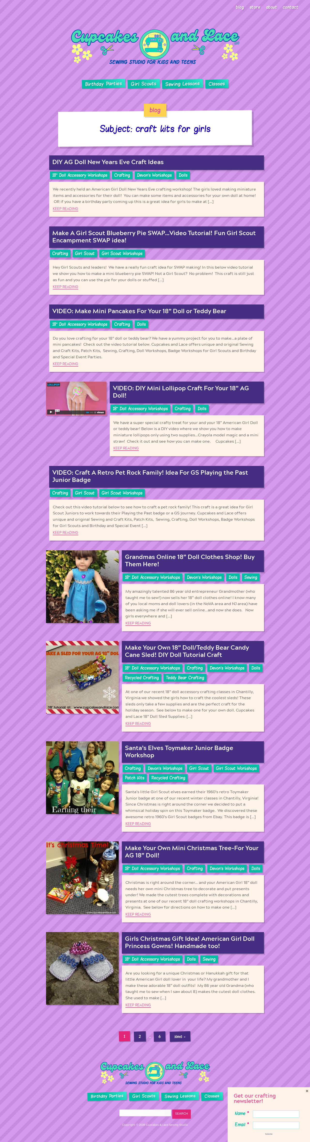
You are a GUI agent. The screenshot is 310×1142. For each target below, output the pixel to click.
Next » (180, 1036)
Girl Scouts (143, 84)
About (271, 7)
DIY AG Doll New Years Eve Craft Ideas (108, 162)
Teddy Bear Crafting (185, 677)
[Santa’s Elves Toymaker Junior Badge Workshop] (82, 786)
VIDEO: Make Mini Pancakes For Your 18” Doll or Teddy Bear (139, 311)
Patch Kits (134, 778)
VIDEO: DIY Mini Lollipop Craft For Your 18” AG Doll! (181, 392)
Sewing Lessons (182, 84)
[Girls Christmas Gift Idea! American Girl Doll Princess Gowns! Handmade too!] (82, 972)
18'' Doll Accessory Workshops (79, 175)
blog (155, 110)
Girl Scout (85, 253)
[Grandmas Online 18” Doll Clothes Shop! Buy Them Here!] (82, 590)
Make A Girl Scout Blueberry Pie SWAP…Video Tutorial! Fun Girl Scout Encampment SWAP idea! (154, 237)
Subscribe (268, 1134)
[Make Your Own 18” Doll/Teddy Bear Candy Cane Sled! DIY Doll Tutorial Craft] (82, 686)
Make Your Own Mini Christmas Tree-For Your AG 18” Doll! (191, 852)
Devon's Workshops (154, 175)
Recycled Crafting (142, 677)
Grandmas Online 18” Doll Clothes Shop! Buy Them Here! (190, 560)
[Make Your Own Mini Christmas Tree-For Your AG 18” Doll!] (82, 881)
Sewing (250, 577)
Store (255, 7)
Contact (291, 7)
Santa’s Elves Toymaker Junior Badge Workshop (179, 752)
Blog (240, 7)
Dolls (183, 175)
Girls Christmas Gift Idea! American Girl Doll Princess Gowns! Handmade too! (190, 942)
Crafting (122, 175)
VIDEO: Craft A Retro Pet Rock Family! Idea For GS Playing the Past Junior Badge (150, 476)
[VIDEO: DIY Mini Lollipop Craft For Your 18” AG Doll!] (76, 419)
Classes (217, 83)
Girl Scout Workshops (122, 253)
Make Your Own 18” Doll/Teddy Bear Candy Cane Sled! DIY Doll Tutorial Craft (187, 651)
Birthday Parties (103, 84)
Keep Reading (65, 209)
